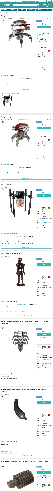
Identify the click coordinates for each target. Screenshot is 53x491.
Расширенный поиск (35, 6)
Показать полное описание (26, 89)
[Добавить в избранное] (2, 96)
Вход (47, 6)
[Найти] (38, 5)
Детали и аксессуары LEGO (46, 363)
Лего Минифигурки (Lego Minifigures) (10, 12)
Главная (2, 12)
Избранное (37, 1)
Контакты (33, 1)
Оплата (26, 1)
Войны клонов (44, 154)
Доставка (23, 1)
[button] (5, 47)
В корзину (44, 26)
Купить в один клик (44, 29)
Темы (22, 9)
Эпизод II (32, 12)
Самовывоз (30, 1)
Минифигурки (31, 9)
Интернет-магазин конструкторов (8, 1)
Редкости (39, 9)
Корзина (49, 1)
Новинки (13, 9)
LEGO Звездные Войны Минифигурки (23, 12)
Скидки (48, 9)
